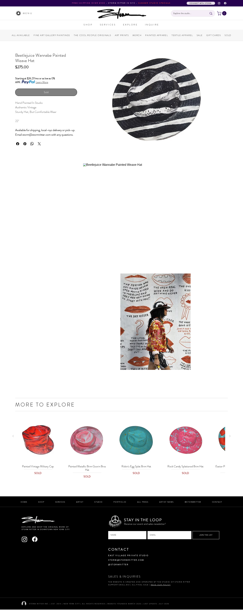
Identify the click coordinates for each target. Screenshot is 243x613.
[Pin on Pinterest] (25, 143)
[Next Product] (230, 436)
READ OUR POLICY (161, 585)
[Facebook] (225, 3)
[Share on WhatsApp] (32, 143)
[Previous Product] (13, 436)
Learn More (42, 82)
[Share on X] (39, 143)
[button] (222, 13)
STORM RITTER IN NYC (121, 3)
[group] (121, 449)
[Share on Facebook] (17, 143)
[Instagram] (219, 3)
